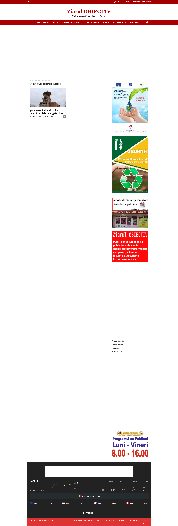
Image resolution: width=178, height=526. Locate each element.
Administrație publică (72, 22)
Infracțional (93, 22)
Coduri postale (117, 345)
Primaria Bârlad (118, 348)
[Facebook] (28, 2)
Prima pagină (43, 22)
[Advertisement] (89, 43)
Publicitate (146, 2)
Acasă (31, 80)
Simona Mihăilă (35, 116)
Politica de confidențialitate (83, 520)
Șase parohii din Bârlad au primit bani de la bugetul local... (48, 112)
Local (56, 22)
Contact (136, 2)
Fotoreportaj (119, 22)
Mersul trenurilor (118, 341)
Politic (106, 22)
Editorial (134, 22)
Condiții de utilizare (133, 520)
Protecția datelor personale (115, 520)
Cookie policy (99, 520)
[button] (147, 22)
